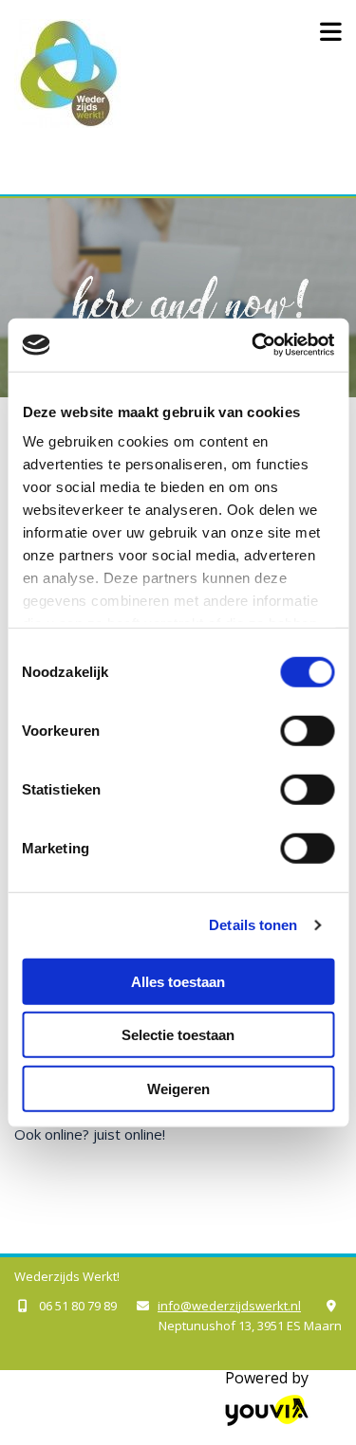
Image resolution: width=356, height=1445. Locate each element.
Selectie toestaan (178, 1035)
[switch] (307, 730)
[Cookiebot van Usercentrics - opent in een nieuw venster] (253, 345)
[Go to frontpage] (148, 73)
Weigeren (178, 1088)
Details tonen (253, 925)
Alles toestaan (178, 981)
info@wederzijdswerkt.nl (229, 1305)
